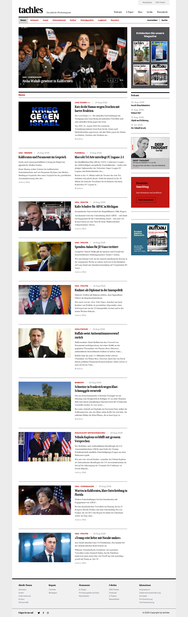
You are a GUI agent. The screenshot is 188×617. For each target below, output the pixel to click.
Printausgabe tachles (89, 593)
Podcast (113, 593)
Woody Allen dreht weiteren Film (45, 81)
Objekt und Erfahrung (139, 120)
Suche (165, 20)
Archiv (150, 12)
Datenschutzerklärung (150, 593)
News (23, 20)
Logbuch (102, 20)
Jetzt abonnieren (145, 200)
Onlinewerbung (146, 602)
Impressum (144, 590)
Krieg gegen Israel (119, 26)
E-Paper (130, 12)
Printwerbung (146, 599)
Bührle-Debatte (118, 32)
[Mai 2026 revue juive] (141, 75)
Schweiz (34, 20)
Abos (140, 12)
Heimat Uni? (136, 113)
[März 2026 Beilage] (159, 52)
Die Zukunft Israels (138, 128)
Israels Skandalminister (140, 105)
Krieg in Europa (118, 38)
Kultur (73, 20)
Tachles (52, 590)
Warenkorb (162, 12)
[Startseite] (31, 10)
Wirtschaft (23, 602)
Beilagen (53, 593)
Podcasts (118, 12)
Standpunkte (87, 20)
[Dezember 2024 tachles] (141, 52)
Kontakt (143, 596)
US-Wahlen (116, 43)
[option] (73, 57)
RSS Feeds (160, 2)
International (59, 20)
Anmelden (152, 20)
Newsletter (147, 2)
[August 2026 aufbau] (159, 75)
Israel (45, 20)
